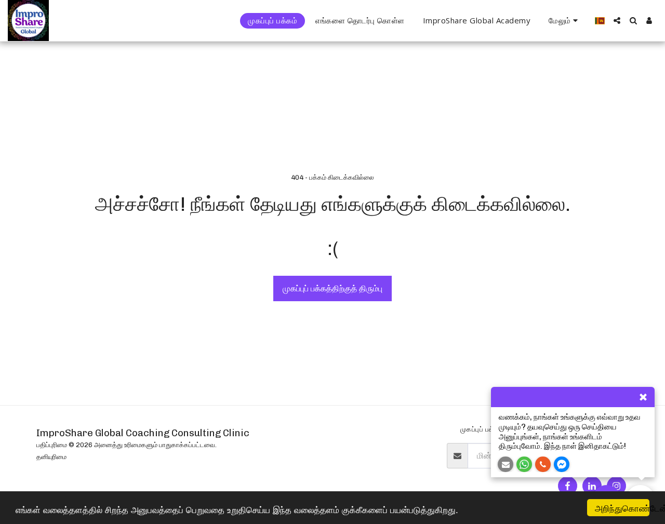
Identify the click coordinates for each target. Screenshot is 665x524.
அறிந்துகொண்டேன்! (622, 507)
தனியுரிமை (51, 457)
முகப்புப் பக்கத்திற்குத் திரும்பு (332, 288)
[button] (616, 20)
